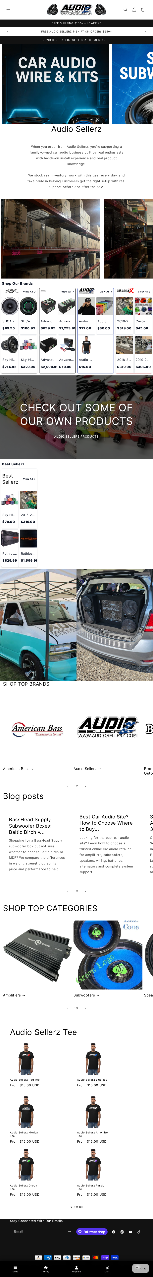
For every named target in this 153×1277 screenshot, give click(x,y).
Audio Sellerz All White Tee (92, 1134)
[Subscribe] (69, 1231)
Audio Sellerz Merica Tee (24, 1134)
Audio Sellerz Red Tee (25, 1079)
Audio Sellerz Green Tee (23, 1187)
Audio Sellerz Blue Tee (92, 1079)
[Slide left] (67, 786)
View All (28, 291)
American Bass (16, 769)
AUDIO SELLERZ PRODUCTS (76, 436)
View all (76, 1207)
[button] (8, 9)
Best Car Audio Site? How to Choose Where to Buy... (106, 823)
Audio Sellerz (85, 769)
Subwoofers (84, 995)
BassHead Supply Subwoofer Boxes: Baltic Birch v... (30, 826)
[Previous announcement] (7, 31)
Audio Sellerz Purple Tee (91, 1187)
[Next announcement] (145, 31)
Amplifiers (12, 995)
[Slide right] (85, 786)
